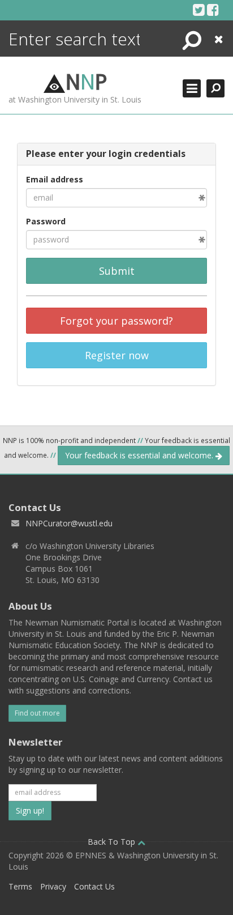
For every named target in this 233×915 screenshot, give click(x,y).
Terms (20, 886)
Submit (117, 271)
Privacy (53, 886)
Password (46, 221)
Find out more (37, 713)
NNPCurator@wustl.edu (69, 523)
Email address (54, 179)
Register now (117, 355)
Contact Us (94, 886)
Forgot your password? (116, 320)
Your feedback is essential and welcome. (140, 455)
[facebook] (213, 9)
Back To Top (112, 841)
